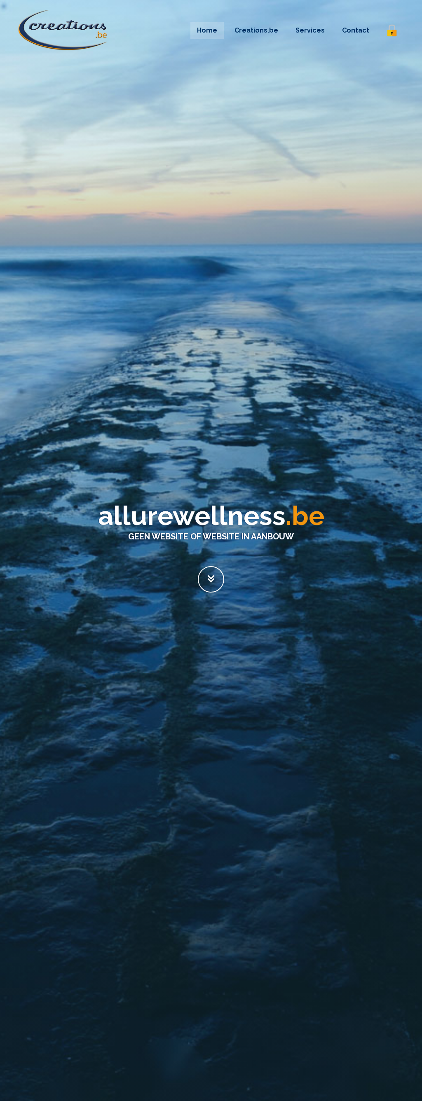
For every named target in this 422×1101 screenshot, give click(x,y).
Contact (355, 30)
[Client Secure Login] (392, 30)
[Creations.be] (211, 579)
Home (207, 30)
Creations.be (256, 30)
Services (310, 30)
